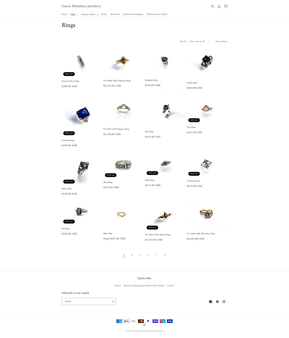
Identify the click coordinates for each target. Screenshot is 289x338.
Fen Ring (66, 229)
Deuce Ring (66, 189)
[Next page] (165, 255)
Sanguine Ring (151, 80)
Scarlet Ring (192, 83)
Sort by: (183, 41)
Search (118, 286)
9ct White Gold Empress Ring (116, 129)
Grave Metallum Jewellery (140, 331)
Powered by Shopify (157, 331)
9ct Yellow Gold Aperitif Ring (158, 235)
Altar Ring (107, 233)
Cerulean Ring (68, 140)
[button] (74, 14)
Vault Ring (149, 180)
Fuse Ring (191, 127)
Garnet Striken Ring (70, 81)
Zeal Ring (149, 132)
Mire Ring (107, 182)
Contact (170, 286)
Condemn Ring (193, 181)
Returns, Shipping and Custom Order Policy (144, 286)
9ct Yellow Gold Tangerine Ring (117, 81)
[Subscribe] (112, 301)
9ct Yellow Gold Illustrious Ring (201, 234)
